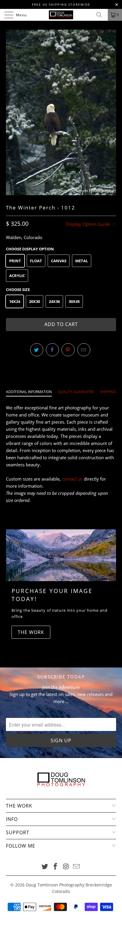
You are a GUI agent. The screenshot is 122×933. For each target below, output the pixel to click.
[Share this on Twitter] (36, 349)
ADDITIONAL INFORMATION (29, 391)
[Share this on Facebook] (52, 349)
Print (15, 260)
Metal (81, 260)
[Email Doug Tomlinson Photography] (76, 866)
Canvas (58, 260)
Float (36, 260)
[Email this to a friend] (83, 349)
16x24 (14, 301)
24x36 (54, 301)
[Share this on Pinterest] (68, 349)
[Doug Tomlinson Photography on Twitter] (45, 866)
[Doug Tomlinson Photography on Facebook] (55, 866)
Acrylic (17, 275)
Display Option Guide (88, 224)
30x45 (74, 301)
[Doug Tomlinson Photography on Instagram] (66, 866)
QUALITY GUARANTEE (76, 391)
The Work (31, 632)
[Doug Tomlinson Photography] (61, 15)
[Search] (101, 15)
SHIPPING (108, 391)
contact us (72, 479)
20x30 (34, 301)
